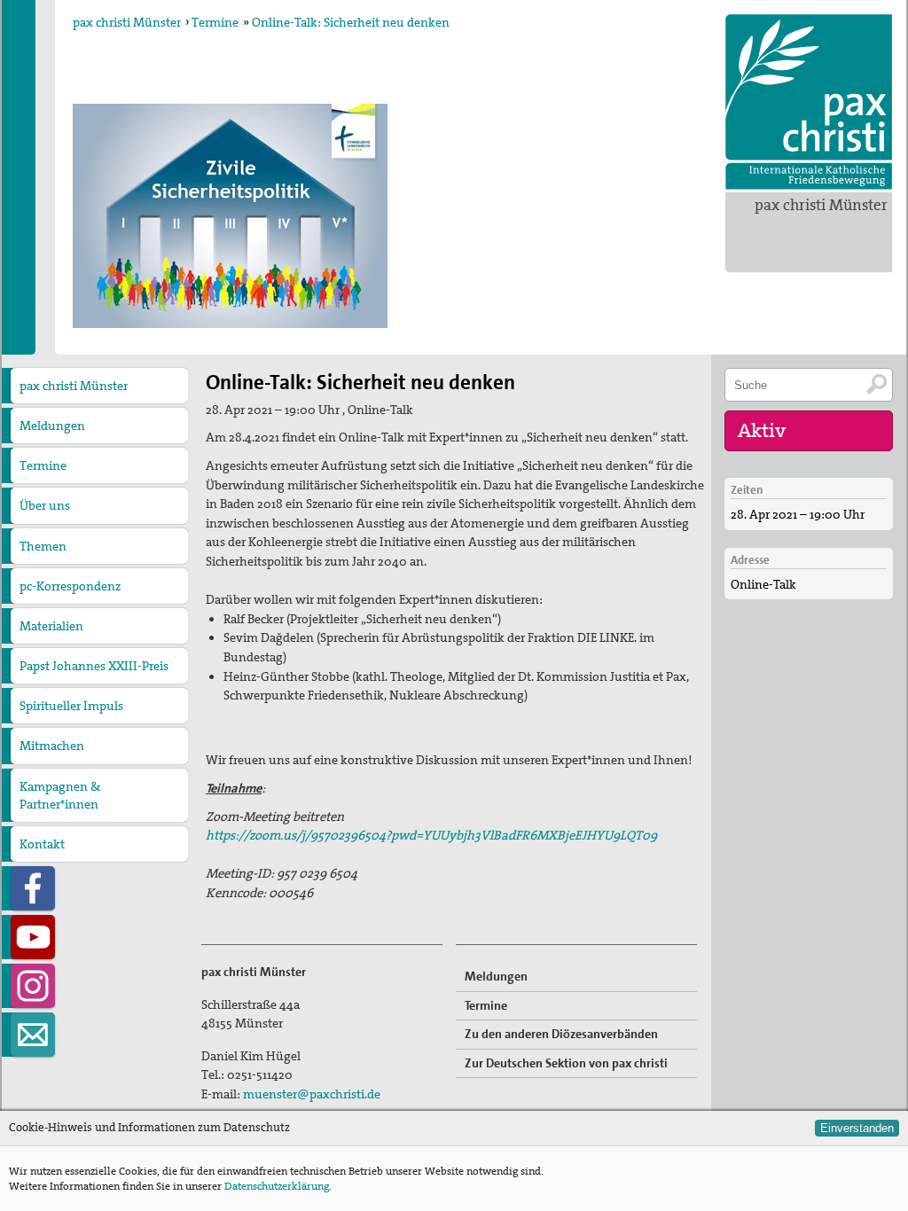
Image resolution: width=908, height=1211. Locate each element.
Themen (43, 546)
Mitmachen (52, 746)
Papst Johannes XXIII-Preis (94, 666)
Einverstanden (857, 1128)
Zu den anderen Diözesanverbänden (561, 1034)
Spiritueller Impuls (71, 706)
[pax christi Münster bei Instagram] (33, 986)
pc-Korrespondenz (70, 586)
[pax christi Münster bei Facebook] (33, 888)
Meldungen (52, 426)
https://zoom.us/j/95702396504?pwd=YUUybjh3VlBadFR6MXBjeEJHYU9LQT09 (431, 835)
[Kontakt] (33, 1034)
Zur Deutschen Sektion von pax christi (566, 1063)
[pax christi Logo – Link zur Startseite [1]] (808, 102)
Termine (215, 22)
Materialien (51, 626)
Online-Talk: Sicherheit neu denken (351, 22)
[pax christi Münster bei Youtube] (33, 937)
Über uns (45, 505)
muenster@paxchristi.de (311, 1094)
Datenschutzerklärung (276, 1186)
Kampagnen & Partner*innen (60, 795)
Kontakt (42, 844)
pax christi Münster (821, 205)
